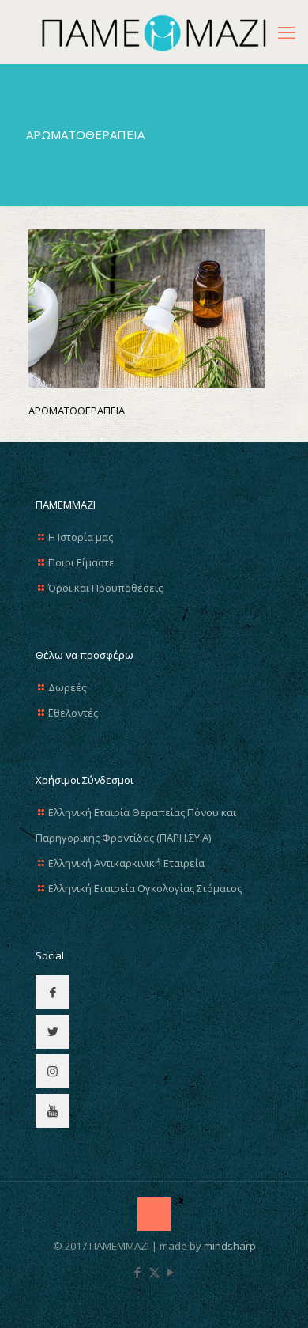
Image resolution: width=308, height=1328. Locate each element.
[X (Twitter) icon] (154, 1272)
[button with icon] (52, 992)
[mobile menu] (286, 31)
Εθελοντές (73, 713)
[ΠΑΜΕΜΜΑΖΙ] (154, 31)
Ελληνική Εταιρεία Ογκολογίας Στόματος (145, 888)
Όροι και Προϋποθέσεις (105, 588)
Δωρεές (67, 687)
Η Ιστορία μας (80, 537)
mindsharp (230, 1246)
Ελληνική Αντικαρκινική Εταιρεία (126, 863)
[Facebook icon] (138, 1272)
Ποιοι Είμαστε (81, 562)
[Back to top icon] (154, 1214)
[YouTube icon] (171, 1272)
